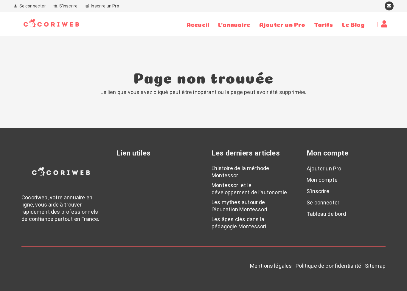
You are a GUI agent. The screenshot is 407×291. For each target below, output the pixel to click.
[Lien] (385, 24)
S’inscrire (318, 191)
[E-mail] (389, 5)
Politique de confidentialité (328, 266)
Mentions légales (271, 266)
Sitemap (375, 266)
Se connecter (323, 202)
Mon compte (322, 180)
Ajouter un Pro (324, 168)
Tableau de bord (326, 214)
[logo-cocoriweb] (51, 24)
